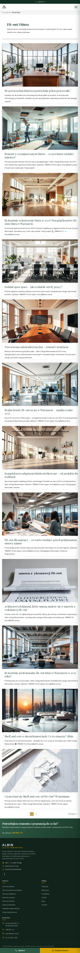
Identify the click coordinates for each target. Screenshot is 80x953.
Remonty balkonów (9, 894)
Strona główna (6, 12)
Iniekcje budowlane (8, 905)
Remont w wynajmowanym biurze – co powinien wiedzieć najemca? (39, 155)
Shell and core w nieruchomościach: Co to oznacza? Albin (39, 736)
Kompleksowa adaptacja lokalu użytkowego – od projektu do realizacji (41, 475)
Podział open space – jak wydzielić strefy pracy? (33, 287)
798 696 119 (41, 2)
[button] (76, 7)
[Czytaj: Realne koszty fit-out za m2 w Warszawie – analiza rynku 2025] (40, 384)
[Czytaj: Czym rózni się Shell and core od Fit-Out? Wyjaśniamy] (40, 770)
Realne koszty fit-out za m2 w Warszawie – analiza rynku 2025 (39, 411)
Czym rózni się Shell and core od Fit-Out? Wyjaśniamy (37, 796)
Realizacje (45, 886)
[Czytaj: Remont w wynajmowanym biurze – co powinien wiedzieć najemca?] (40, 128)
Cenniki (44, 897)
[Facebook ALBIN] (4, 874)
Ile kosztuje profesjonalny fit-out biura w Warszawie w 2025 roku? (40, 674)
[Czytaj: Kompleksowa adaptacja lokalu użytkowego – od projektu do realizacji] (40, 447)
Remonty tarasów (8, 897)
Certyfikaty (45, 894)
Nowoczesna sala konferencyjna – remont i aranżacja (36, 347)
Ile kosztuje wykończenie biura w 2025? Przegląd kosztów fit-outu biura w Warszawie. (41, 222)
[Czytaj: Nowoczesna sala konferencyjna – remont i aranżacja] (40, 321)
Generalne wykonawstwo (10, 908)
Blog (43, 901)
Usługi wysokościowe (9, 912)
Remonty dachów (8, 901)
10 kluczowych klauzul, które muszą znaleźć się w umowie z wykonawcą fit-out (40, 608)
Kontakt (44, 905)
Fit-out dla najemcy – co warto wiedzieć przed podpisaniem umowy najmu (41, 541)
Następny (73, 814)
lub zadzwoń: (12, 832)
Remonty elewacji (8, 886)
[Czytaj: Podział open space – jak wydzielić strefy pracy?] (40, 261)
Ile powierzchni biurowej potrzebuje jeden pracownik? (38, 91)
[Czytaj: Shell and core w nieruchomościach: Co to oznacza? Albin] (40, 710)
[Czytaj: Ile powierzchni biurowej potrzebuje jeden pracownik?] (40, 65)
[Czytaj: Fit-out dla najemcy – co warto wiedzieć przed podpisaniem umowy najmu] (40, 514)
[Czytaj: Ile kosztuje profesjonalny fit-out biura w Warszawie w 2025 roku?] (40, 647)
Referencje (45, 890)
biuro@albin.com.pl (12, 934)
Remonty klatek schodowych (12, 890)
